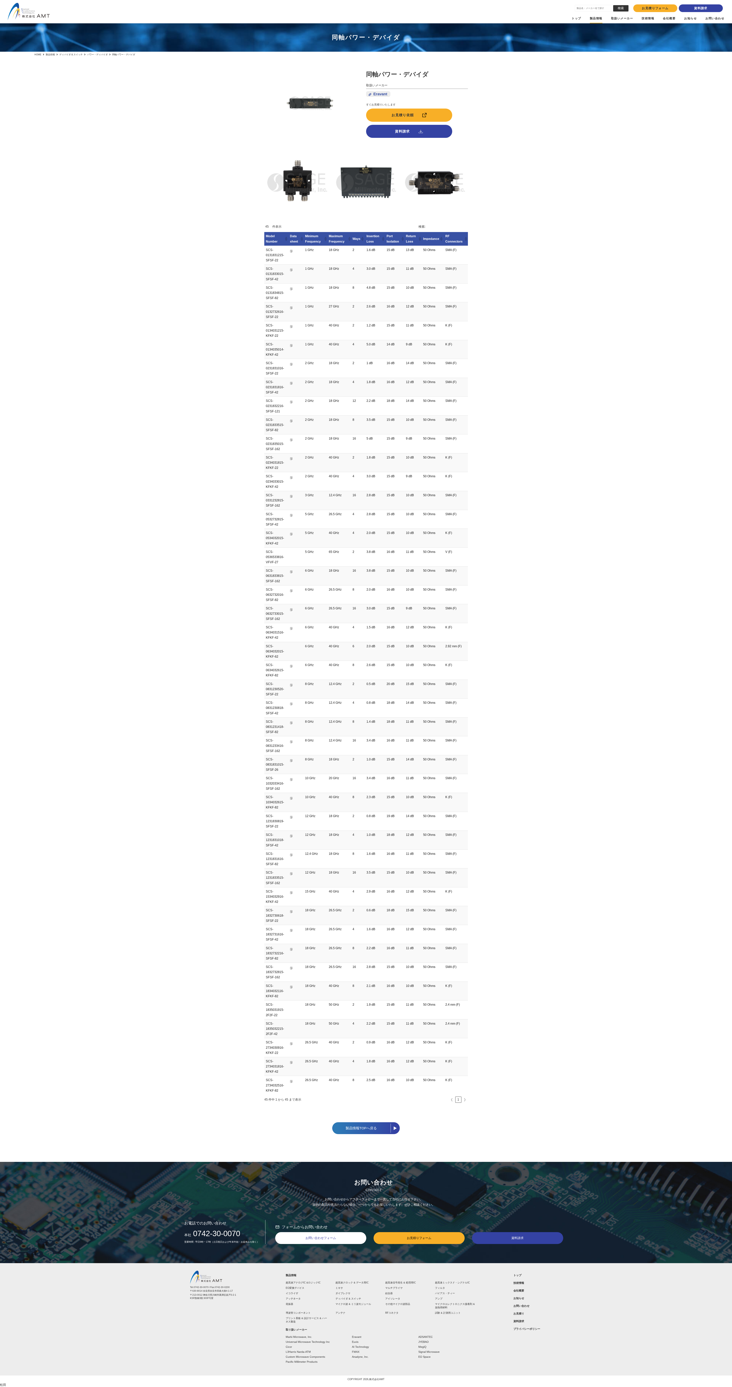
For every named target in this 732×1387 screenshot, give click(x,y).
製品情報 (596, 18)
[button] (286, 239)
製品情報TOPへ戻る (361, 1128)
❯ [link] (465, 1099)
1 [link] (458, 1099)
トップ (576, 18)
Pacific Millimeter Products (301, 1361)
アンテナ (340, 1312)
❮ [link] (451, 1099)
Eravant (380, 94)
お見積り (518, 1313)
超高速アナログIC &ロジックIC (303, 1282)
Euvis (355, 1341)
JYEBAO (423, 1341)
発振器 (289, 1304)
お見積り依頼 (403, 115)
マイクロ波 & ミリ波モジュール (353, 1304)
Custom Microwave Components (305, 1356)
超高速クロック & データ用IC (352, 1282)
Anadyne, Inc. (360, 1356)
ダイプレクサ (342, 1293)
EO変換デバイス (295, 1287)
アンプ (438, 1298)
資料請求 (701, 8)
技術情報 (648, 18)
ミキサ (339, 1287)
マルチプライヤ (394, 1287)
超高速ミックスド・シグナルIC (452, 1282)
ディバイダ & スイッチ (348, 1298)
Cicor (289, 1346)
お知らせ (690, 18)
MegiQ (422, 1346)
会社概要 (669, 18)
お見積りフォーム (655, 8)
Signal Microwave (429, 1351)
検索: (422, 226)
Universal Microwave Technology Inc (308, 1341)
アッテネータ (293, 1298)
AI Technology (360, 1346)
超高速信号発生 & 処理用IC (400, 1282)
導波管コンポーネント (298, 1312)
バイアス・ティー (445, 1293)
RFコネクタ (391, 1312)
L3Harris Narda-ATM (298, 1351)
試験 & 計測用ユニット (448, 1312)
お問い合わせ (714, 18)
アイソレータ (392, 1298)
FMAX (355, 1351)
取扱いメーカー (622, 18)
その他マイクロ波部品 (397, 1304)
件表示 (277, 226)
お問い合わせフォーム (320, 1238)
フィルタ (440, 1287)
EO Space (424, 1356)
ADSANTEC (425, 1336)
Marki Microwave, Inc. (299, 1336)
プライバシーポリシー (526, 1328)
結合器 (389, 1293)
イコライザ (292, 1293)
